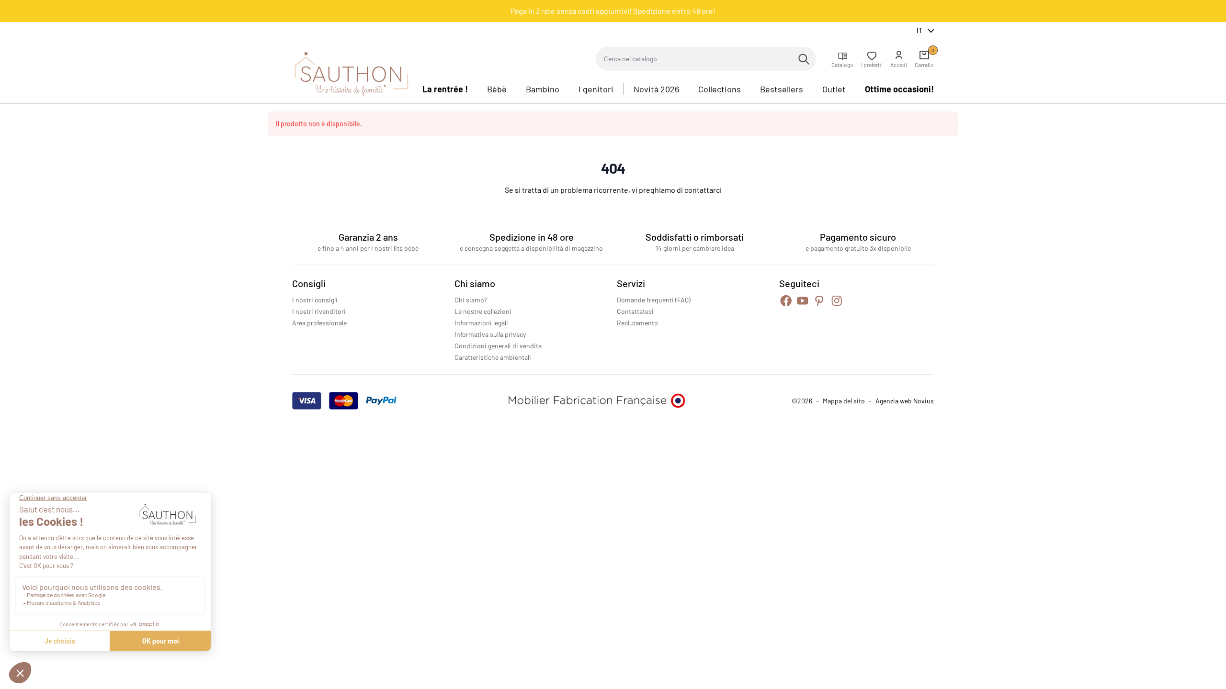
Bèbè (497, 89)
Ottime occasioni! (899, 89)
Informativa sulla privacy (490, 334)
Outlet (834, 89)
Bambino (542, 89)
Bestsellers (781, 89)
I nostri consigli (315, 300)
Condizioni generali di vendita (498, 346)
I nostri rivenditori (319, 311)
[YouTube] (802, 301)
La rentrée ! (445, 89)
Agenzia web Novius (904, 401)
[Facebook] (786, 301)
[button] (898, 58)
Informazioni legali (481, 323)
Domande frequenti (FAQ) (654, 300)
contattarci (703, 189)
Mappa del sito (844, 401)
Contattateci (635, 311)
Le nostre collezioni (482, 311)
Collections (719, 89)
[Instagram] (837, 301)
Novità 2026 (656, 89)
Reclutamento (637, 323)
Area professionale (319, 323)
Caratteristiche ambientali (492, 357)
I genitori (596, 89)
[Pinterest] (819, 301)
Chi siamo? (470, 300)
